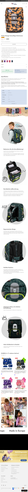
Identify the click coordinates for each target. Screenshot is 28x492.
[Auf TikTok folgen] (5, 485)
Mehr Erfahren (24, 460)
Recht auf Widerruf (3, 467)
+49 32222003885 (13, 477)
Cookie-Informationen (14, 469)
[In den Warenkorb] (12, 368)
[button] (26, 491)
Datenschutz (12, 468)
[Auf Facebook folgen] (1, 485)
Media (2, 480)
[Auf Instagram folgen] (3, 485)
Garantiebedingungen (14, 471)
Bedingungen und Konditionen (15, 467)
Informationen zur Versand (4, 468)
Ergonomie (2, 477)
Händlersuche (2, 469)
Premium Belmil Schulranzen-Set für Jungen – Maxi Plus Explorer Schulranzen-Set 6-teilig (7, 371)
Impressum (2, 471)
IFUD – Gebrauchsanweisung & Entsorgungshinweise (15, 473)
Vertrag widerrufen (24, 490)
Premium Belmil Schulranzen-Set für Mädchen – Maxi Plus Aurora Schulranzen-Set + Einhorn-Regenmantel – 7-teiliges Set (20, 391)
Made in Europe (3, 479)
